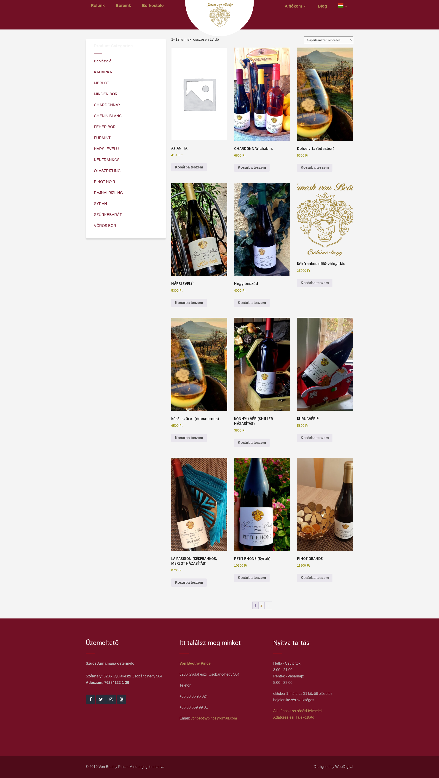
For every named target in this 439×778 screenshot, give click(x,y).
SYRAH (100, 204)
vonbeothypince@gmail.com (214, 718)
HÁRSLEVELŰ (106, 149)
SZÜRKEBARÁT (108, 215)
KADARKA (103, 72)
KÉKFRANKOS (107, 160)
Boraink (123, 5)
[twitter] (101, 699)
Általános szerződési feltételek (298, 711)
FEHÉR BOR (105, 127)
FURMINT (102, 138)
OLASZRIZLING (107, 171)
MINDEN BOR (106, 94)
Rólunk (98, 5)
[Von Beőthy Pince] (219, 26)
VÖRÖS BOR (105, 226)
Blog (322, 6)
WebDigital (344, 767)
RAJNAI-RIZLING (108, 193)
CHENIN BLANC (108, 116)
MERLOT (101, 83)
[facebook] (90, 699)
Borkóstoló (153, 5)
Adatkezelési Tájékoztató (293, 717)
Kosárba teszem (189, 167)
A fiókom (293, 6)
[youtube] (121, 699)
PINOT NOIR (104, 182)
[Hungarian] (343, 6)
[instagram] (111, 699)
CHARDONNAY (107, 105)
